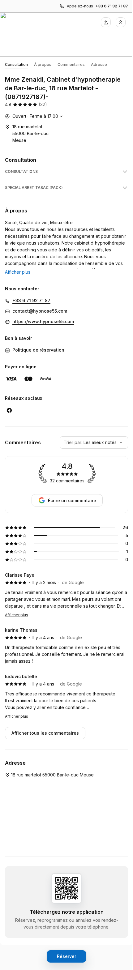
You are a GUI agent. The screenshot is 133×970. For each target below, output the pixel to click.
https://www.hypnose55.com (43, 321)
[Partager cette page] (106, 22)
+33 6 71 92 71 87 (112, 6)
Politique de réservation (38, 350)
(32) (43, 104)
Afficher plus (16, 615)
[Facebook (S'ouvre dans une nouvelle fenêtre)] (9, 410)
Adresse (99, 64)
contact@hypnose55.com (39, 311)
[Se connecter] (121, 22)
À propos (42, 64)
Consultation (16, 64)
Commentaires (71, 64)
